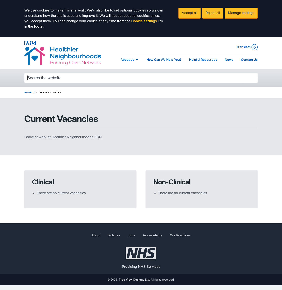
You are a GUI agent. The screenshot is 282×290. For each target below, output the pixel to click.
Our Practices (180, 235)
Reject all (212, 13)
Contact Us (249, 60)
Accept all (189, 13)
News (229, 60)
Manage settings (241, 13)
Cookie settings (144, 21)
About (96, 235)
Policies (114, 235)
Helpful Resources (203, 60)
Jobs (131, 235)
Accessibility (152, 235)
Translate (243, 47)
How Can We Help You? (164, 60)
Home (27, 92)
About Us (127, 60)
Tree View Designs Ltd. (134, 279)
